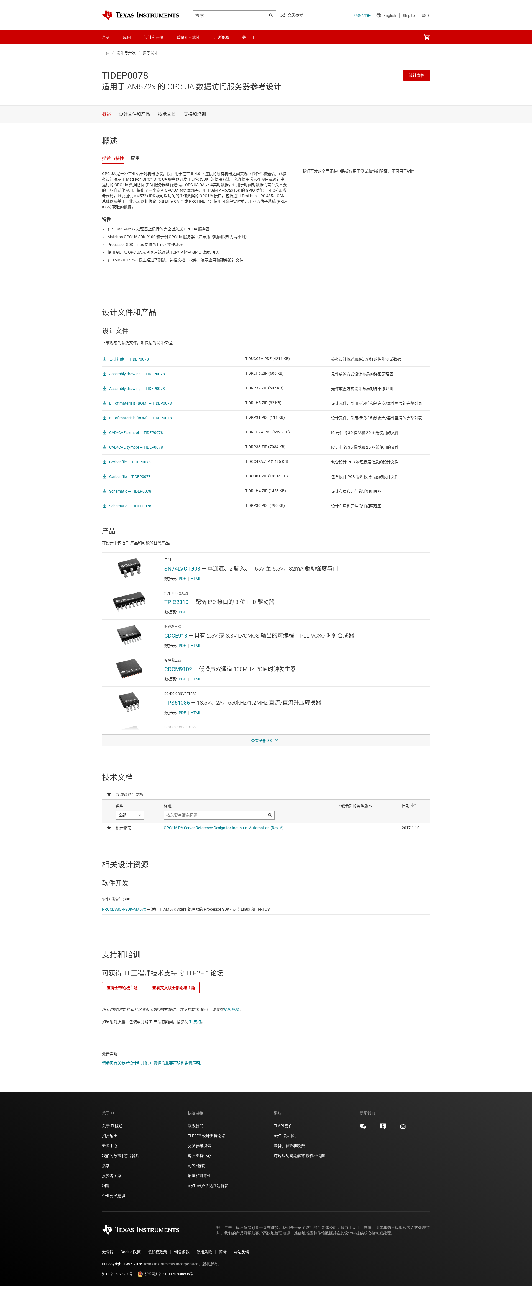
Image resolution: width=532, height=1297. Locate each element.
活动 (106, 1166)
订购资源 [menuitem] (221, 37)
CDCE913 (175, 635)
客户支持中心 (199, 1156)
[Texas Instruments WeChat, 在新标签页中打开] (363, 1128)
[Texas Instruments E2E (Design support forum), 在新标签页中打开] (383, 1128)
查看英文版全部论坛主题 (173, 987)
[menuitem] (427, 37)
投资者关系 (111, 1175)
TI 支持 (195, 1021)
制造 (106, 1185)
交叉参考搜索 (199, 1146)
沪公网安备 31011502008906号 (169, 1274)
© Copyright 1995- (122, 1264)
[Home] (141, 15)
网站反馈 (241, 1252)
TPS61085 (177, 702)
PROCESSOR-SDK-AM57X (124, 909)
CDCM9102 (178, 669)
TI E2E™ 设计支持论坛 (206, 1136)
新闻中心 (109, 1146)
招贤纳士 (109, 1136)
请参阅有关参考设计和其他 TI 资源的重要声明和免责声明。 (153, 1063)
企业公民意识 (113, 1195)
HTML (196, 578)
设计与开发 (126, 52)
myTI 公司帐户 (286, 1136)
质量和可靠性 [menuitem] (188, 37)
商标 (223, 1252)
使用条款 (231, 1009)
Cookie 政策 (131, 1252)
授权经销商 (315, 1156)
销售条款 (182, 1252)
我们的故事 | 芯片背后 (120, 1156)
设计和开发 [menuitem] (153, 37)
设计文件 (416, 75)
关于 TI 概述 (112, 1126)
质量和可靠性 (200, 1175)
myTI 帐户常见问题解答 (208, 1185)
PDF (182, 578)
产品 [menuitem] (106, 37)
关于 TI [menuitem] (248, 37)
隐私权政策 (157, 1252)
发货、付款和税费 (289, 1146)
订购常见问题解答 (289, 1156)
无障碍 (108, 1252)
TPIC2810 (176, 602)
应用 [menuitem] (127, 37)
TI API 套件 (283, 1126)
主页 (106, 52)
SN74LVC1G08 (182, 568)
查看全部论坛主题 (122, 987)
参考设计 (150, 52)
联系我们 (195, 1126)
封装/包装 (196, 1166)
